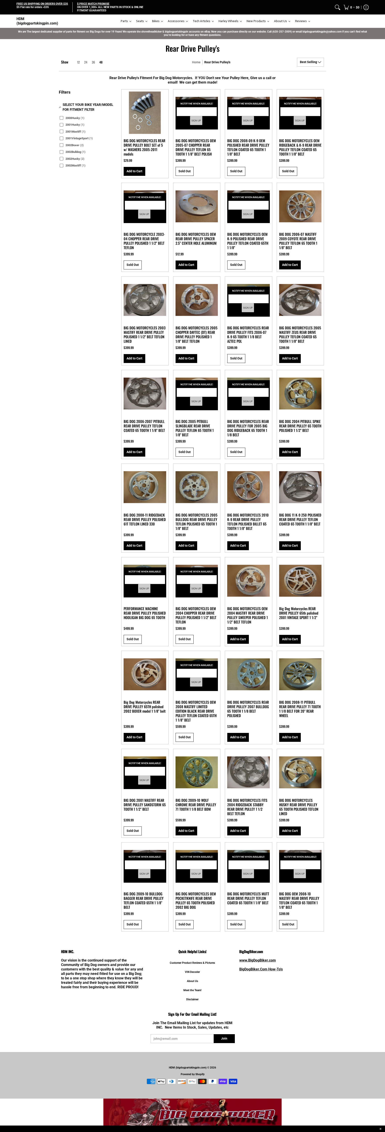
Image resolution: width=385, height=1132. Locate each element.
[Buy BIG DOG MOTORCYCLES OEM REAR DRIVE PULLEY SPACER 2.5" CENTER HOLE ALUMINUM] (197, 206)
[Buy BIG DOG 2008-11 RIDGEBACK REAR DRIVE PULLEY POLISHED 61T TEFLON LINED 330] (145, 487)
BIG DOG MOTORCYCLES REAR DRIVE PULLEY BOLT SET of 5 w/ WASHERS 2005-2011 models (144, 147)
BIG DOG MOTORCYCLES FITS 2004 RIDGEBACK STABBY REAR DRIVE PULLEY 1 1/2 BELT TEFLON (247, 807)
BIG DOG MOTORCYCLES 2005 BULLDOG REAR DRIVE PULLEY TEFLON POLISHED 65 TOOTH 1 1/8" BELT (196, 521)
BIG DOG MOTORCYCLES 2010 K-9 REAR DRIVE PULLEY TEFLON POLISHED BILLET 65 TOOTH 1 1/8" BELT (248, 521)
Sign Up (196, 120)
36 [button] (93, 62)
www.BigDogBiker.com (257, 960)
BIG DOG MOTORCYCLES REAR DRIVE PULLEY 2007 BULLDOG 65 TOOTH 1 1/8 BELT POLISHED (248, 708)
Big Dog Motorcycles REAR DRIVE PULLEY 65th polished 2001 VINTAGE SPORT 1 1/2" (298, 613)
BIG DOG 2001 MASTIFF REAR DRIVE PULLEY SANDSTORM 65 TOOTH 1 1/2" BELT (145, 805)
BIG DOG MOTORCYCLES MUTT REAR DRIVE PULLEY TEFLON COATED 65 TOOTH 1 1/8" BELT (248, 898)
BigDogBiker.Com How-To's (261, 969)
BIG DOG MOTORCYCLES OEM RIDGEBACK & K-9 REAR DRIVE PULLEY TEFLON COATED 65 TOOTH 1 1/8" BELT (300, 147)
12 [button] (78, 62)
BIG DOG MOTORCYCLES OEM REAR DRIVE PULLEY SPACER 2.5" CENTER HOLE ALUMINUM (196, 239)
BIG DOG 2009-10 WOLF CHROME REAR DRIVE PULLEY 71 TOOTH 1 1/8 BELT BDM (196, 805)
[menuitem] (338, 7)
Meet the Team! (192, 990)
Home (196, 62)
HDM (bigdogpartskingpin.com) (37, 21)
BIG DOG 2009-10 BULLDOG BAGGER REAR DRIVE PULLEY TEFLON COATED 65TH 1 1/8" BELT (144, 900)
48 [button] (100, 62)
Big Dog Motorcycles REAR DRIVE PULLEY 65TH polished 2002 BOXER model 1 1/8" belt (145, 706)
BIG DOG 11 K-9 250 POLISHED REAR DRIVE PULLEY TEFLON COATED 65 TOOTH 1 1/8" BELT (300, 519)
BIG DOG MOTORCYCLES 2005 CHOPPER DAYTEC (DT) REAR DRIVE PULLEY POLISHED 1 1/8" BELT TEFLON (196, 334)
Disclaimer (192, 999)
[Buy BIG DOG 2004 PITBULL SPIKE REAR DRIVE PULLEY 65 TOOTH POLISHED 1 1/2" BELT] (300, 393)
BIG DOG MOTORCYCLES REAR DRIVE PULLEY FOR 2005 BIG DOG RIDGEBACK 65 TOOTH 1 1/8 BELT (248, 428)
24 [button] (85, 62)
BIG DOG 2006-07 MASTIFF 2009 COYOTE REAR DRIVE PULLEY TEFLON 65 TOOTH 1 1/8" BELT (298, 241)
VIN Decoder (192, 972)
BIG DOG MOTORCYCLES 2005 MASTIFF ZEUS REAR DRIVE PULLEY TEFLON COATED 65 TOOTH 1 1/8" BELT (300, 334)
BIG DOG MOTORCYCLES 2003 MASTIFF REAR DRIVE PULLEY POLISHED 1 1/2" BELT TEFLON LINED (145, 334)
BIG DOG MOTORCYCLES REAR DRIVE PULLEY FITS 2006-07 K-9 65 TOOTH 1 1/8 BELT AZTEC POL (248, 334)
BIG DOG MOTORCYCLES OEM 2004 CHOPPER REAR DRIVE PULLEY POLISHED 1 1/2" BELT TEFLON (196, 615)
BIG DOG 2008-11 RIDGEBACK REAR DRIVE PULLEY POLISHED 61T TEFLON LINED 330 (145, 519)
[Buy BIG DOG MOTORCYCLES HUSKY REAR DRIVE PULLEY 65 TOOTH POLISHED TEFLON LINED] (300, 772)
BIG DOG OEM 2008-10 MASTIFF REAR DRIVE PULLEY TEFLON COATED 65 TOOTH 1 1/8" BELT (299, 900)
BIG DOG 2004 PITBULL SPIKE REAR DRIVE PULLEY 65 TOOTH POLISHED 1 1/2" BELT (300, 426)
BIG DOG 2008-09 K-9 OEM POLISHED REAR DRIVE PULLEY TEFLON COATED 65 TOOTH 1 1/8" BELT (248, 147)
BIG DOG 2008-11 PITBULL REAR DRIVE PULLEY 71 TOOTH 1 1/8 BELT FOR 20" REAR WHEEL (300, 708)
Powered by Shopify (193, 1074)
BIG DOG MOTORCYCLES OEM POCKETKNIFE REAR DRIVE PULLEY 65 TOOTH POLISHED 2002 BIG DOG (196, 900)
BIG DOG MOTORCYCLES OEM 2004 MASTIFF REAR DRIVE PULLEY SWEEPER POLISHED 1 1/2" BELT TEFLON (247, 615)
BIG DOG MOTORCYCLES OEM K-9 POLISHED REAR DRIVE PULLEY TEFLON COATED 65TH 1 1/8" (247, 241)
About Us (192, 981)
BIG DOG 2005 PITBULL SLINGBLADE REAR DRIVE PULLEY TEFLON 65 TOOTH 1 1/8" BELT (195, 428)
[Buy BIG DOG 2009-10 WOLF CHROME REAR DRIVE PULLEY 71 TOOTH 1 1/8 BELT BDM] (197, 772)
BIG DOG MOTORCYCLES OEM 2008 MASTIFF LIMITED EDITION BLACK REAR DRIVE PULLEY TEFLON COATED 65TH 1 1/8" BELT (196, 711)
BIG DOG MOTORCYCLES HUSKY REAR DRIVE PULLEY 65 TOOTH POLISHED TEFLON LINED (298, 807)
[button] (351, 7)
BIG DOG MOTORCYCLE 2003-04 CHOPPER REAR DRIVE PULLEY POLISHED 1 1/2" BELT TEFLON (144, 241)
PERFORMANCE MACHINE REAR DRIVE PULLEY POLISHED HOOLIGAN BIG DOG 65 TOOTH (145, 613)
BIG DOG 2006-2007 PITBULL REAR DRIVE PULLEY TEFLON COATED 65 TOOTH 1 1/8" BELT (144, 426)
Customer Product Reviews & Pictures (192, 962)
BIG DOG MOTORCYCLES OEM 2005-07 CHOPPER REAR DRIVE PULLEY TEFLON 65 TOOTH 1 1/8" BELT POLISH (196, 147)
